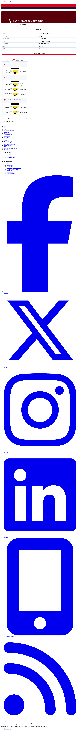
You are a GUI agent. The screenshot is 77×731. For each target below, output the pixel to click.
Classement (15, 68)
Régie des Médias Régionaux (11, 148)
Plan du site (9, 170)
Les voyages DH (8, 141)
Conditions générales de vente (14, 168)
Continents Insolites (8, 134)
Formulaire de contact (12, 156)
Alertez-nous (10, 158)
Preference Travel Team (9, 144)
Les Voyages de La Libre (10, 142)
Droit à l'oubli (10, 166)
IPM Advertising (8, 145)
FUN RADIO (7, 136)
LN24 (5, 147)
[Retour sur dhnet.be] (38, 2)
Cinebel (5, 128)
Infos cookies (10, 165)
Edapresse (6, 149)
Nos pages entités (11, 173)
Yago (5, 138)
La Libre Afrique (8, 133)
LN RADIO (6, 137)
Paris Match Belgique (9, 130)
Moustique (6, 132)
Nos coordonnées (11, 157)
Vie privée (9, 164)
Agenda (5, 140)
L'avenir (6, 129)
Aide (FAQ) (9, 154)
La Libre (6, 126)
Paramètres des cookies (12, 169)
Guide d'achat (10, 172)
